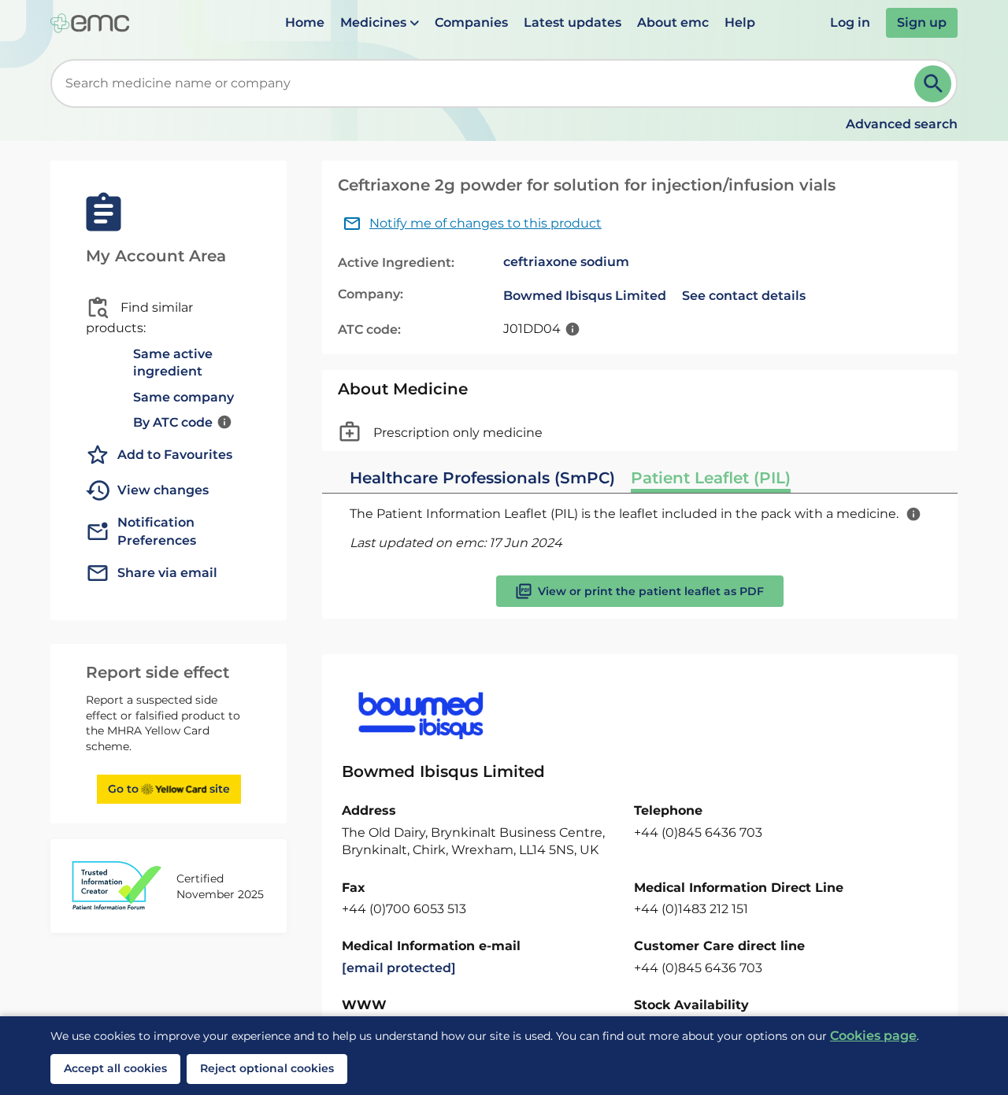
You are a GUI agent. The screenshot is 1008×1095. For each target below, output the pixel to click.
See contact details (744, 295)
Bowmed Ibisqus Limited (584, 295)
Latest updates (572, 22)
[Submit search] (932, 83)
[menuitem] (304, 22)
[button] (379, 22)
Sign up (922, 22)
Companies (471, 22)
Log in (850, 22)
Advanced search (902, 124)
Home (304, 22)
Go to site (169, 789)
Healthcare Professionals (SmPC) (482, 477)
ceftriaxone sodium (566, 261)
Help (739, 22)
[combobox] (485, 83)
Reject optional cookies (267, 1068)
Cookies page (873, 1035)
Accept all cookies (115, 1068)
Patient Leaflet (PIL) (711, 477)
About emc (673, 22)
